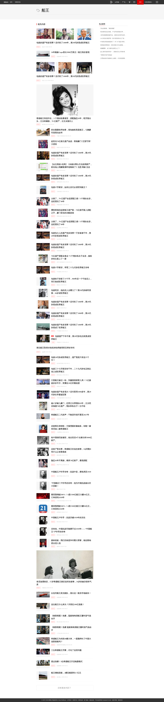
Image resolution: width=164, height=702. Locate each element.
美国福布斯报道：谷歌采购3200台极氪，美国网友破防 (114, 45)
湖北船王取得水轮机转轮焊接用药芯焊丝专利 (55, 348)
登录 (140, 2)
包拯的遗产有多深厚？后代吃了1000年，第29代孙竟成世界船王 (63, 43)
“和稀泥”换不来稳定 (106, 55)
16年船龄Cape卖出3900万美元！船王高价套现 (70, 52)
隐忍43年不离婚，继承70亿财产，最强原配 (69, 460)
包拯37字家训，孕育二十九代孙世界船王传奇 (70, 267)
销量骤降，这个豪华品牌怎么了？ (110, 48)
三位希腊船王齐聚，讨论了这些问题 (66, 650)
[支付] (129, 2)
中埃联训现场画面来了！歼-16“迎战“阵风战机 (113, 41)
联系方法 (75, 700)
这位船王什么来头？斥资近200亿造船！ (67, 604)
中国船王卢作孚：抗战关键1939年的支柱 (68, 517)
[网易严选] (124, 2)
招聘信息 (80, 700)
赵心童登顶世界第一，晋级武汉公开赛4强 (112, 51)
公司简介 (69, 700)
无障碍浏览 (17, 2)
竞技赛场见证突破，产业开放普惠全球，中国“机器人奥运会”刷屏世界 (114, 31)
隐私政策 (91, 700)
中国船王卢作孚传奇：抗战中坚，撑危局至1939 (71, 472)
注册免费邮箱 (148, 2)
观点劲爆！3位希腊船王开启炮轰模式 (66, 661)
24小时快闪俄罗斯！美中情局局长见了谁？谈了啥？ (114, 38)
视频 (53, 342)
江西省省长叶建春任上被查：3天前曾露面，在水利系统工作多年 (114, 58)
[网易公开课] (117, 2)
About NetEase (62, 700)
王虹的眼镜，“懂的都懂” (107, 28)
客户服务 (86, 700)
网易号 (38, 47)
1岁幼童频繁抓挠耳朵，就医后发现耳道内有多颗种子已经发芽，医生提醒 (114, 35)
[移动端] (111, 2)
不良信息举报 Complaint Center (103, 700)
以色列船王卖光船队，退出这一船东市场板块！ (71, 593)
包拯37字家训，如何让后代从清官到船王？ (69, 187)
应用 (11, 2)
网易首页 (6, 2)
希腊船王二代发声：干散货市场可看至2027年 (70, 415)
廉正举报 (114, 700)
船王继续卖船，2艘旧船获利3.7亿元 (66, 673)
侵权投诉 (120, 700)
